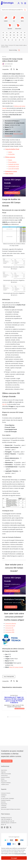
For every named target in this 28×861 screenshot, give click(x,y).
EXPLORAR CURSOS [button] (12, 193)
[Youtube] (7, 827)
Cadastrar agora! (6, 761)
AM (10, 32)
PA (24, 35)
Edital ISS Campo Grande (16, 667)
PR (14, 37)
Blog (6, 45)
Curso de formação (13, 168)
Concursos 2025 (9, 630)
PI (10, 37)
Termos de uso (4, 775)
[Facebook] (4, 827)
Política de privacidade (6, 773)
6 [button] (15, 717)
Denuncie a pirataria (5, 777)
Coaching (3, 796)
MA (10, 35)
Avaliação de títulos (13, 164)
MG (14, 35)
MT (21, 35)
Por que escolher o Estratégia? (7, 798)
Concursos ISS (9, 628)
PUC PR (4, 404)
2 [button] (9, 717)
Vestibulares (3, 795)
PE (6, 37)
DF (24, 32)
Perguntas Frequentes (5, 800)
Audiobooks (3, 807)
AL (6, 32)
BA (17, 32)
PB (3, 37)
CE (21, 32)
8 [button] (17, 717)
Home (2, 45)
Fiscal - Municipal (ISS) (9, 676)
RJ (17, 37)
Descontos (3, 802)
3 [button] (11, 717)
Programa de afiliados (6, 782)
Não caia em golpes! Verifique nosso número (10, 809)
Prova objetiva (12, 162)
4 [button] (12, 717)
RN (21, 37)
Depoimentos (4, 803)
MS (17, 35)
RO (24, 37)
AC (3, 32)
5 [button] (13, 717)
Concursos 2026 (9, 632)
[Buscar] (25, 10)
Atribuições (11, 154)
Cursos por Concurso (5, 793)
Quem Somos (4, 770)
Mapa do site (4, 781)
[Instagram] (2, 827)
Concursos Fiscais (10, 625)
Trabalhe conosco (5, 784)
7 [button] (16, 717)
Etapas (10, 160)
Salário (10, 152)
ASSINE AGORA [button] (10, 607)
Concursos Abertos (10, 623)
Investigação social (13, 166)
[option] (14, 701)
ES (3, 35)
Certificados (3, 805)
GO (7, 35)
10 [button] (20, 717)
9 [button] (19, 717)
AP (14, 32)
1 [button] (8, 717)
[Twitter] (10, 827)
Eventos (2, 779)
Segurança (3, 772)
